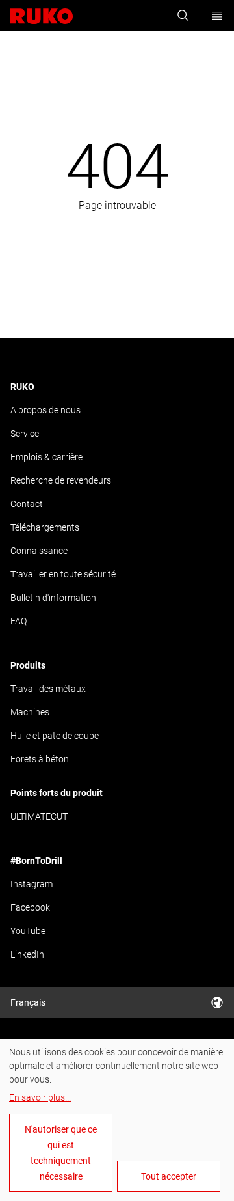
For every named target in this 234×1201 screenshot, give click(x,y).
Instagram (31, 884)
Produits (28, 665)
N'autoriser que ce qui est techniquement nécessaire (61, 1152)
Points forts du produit (56, 793)
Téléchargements (44, 527)
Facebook (30, 907)
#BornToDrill (36, 860)
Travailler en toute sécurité (63, 574)
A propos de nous (45, 410)
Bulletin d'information (53, 597)
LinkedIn (27, 954)
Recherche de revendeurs (60, 480)
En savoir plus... (40, 1097)
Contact (26, 504)
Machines (29, 712)
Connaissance (39, 550)
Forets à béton (39, 759)
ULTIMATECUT (39, 816)
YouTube (28, 931)
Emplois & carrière (46, 457)
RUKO (22, 386)
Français (28, 1002)
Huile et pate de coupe (54, 735)
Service (24, 433)
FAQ (18, 621)
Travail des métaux (48, 688)
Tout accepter (168, 1176)
